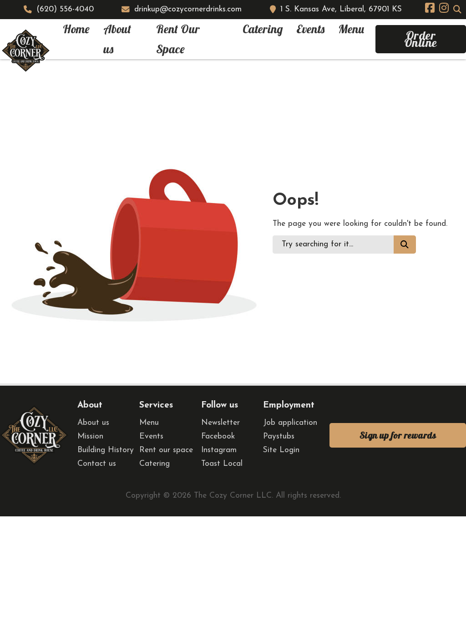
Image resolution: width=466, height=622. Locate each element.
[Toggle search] (457, 9)
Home (76, 28)
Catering (263, 28)
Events (310, 28)
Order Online (420, 39)
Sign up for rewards (398, 435)
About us (117, 38)
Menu (351, 28)
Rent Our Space (178, 38)
